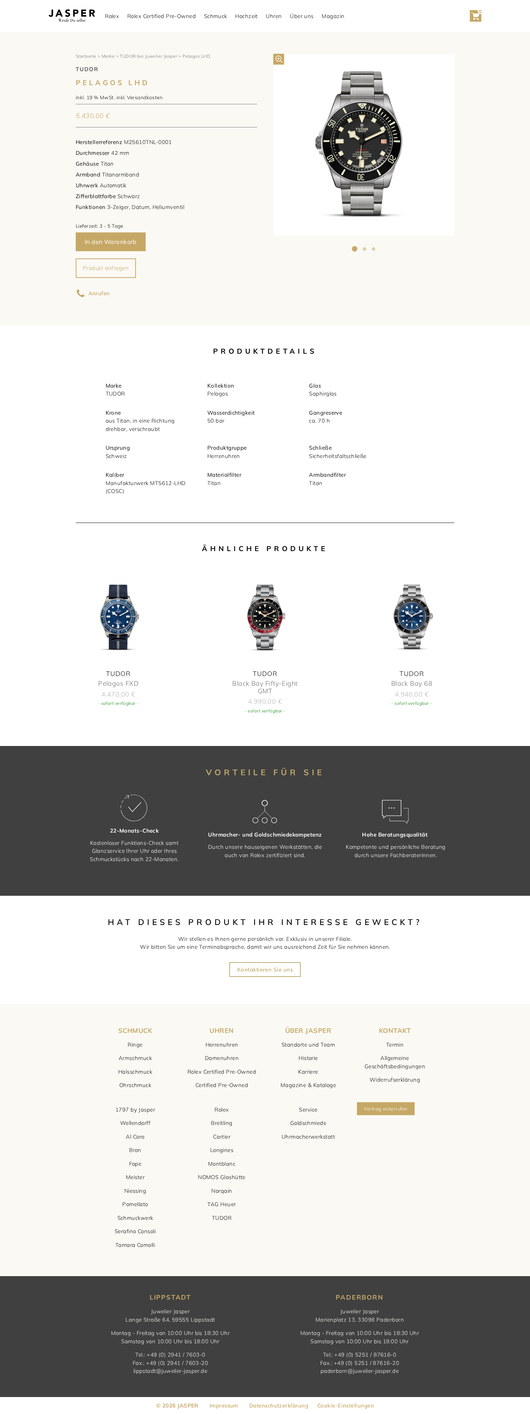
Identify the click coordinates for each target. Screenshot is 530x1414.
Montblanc (221, 1163)
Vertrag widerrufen (385, 1109)
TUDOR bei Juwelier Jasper (148, 56)
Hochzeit (246, 16)
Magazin (333, 16)
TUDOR (221, 1217)
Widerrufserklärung (395, 1079)
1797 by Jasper (135, 1109)
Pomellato (135, 1204)
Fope (135, 1163)
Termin (395, 1044)
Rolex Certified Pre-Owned (161, 16)
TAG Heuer (221, 1204)
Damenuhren (222, 1058)
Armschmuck (135, 1058)
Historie (308, 1058)
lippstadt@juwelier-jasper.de (170, 1370)
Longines (222, 1150)
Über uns (302, 16)
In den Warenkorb (111, 241)
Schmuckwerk (135, 1217)
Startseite (86, 56)
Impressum (223, 1405)
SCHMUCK (135, 1030)
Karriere (308, 1071)
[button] (278, 59)
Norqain (221, 1190)
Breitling (221, 1123)
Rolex (112, 16)
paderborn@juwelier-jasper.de (360, 1370)
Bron (135, 1150)
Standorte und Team (308, 1044)
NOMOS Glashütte (222, 1177)
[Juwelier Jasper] (72, 16)
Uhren (274, 16)
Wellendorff (135, 1123)
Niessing (135, 1190)
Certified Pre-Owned (221, 1085)
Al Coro (135, 1136)
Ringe (135, 1044)
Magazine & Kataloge (308, 1085)
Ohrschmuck (135, 1085)
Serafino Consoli (135, 1231)
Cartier (221, 1136)
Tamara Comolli (135, 1244)
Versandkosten (145, 97)
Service (308, 1109)
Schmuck (215, 16)
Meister (135, 1177)
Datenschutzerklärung (278, 1405)
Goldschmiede (308, 1123)
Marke (108, 56)
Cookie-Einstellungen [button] (345, 1405)
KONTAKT (395, 1030)
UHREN (221, 1030)
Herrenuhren (222, 1044)
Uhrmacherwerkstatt (308, 1136)
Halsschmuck (135, 1071)
